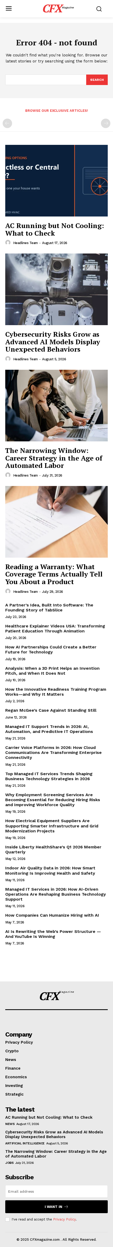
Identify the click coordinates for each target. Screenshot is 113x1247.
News (9, 1124)
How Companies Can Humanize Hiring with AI (52, 915)
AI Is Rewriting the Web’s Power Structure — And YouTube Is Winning (53, 934)
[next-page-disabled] (105, 123)
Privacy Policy (64, 1219)
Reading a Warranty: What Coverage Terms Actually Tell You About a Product (53, 574)
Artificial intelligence (25, 1143)
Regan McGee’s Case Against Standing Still (50, 710)
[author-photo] (8, 243)
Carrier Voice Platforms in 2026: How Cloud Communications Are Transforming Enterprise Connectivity (53, 752)
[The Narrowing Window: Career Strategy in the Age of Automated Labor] (56, 405)
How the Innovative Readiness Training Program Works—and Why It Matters (55, 692)
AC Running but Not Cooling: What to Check (54, 229)
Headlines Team (25, 243)
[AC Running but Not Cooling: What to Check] (56, 180)
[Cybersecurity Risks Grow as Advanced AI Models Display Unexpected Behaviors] (56, 289)
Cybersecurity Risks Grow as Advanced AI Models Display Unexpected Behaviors (52, 341)
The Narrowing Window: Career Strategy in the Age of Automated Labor (53, 458)
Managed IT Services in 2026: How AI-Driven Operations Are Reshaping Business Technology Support (55, 894)
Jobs (9, 1163)
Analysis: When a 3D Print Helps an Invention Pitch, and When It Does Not (52, 671)
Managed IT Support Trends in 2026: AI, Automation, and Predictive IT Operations (49, 729)
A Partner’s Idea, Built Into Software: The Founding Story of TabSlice (49, 607)
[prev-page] (7, 123)
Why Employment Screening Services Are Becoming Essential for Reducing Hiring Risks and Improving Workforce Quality (52, 799)
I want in (53, 1207)
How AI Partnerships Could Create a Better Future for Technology (50, 649)
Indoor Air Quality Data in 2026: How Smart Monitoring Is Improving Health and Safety (50, 870)
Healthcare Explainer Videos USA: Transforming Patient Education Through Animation (55, 628)
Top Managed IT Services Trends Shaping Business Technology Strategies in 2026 (49, 776)
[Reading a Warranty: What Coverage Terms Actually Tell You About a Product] (56, 522)
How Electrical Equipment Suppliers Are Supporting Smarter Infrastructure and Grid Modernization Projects (51, 825)
